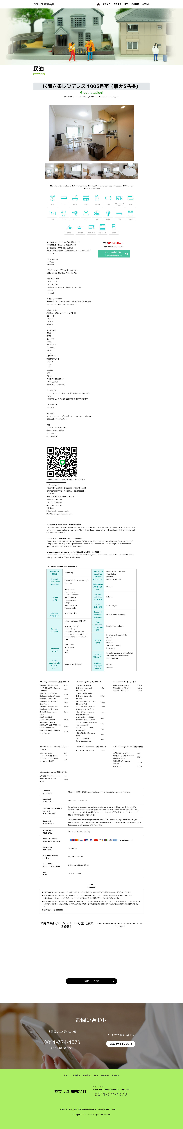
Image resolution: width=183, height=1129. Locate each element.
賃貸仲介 (106, 4)
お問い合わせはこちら (119, 1043)
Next (130, 136)
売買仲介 (117, 4)
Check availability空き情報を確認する (113, 254)
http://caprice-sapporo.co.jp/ (57, 511)
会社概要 (135, 4)
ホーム (66, 1075)
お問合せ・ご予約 (91, 981)
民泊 (126, 4)
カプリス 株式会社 (43, 4)
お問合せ (146, 4)
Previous (52, 136)
